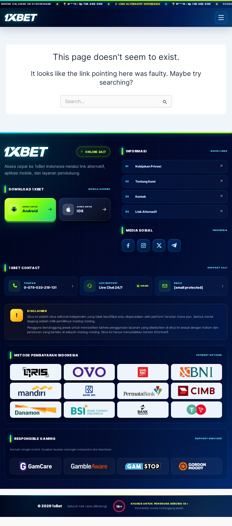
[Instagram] (143, 245)
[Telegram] (174, 245)
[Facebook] (128, 245)
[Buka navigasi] (221, 17)
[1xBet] (21, 17)
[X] (159, 245)
